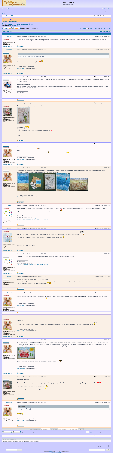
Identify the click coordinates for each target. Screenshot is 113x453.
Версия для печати (7, 31)
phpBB (50, 451)
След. (109, 28)
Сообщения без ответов (7, 13)
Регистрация (11, 8)
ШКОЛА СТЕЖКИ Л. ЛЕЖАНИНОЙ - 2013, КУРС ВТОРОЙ (32, 219)
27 (96, 28)
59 (107, 28)
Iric (9, 25)
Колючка (16, 25)
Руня (12, 25)
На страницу (83, 28)
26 (95, 28)
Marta (9, 103)
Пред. (91, 28)
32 (104, 28)
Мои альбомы (21, 68)
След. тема (107, 31)
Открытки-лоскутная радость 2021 (17, 24)
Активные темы (17, 13)
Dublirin (13, 15)
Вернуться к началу (7, 46)
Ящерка (9, 76)
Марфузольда (9, 49)
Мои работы (20, 242)
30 (101, 28)
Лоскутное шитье (19, 15)
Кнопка (9, 205)
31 (103, 28)
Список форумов (6, 15)
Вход (4, 8)
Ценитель (9, 228)
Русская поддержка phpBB (56, 452)
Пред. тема (102, 31)
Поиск (109, 8)
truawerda (9, 36)
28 (98, 28)
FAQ (104, 8)
